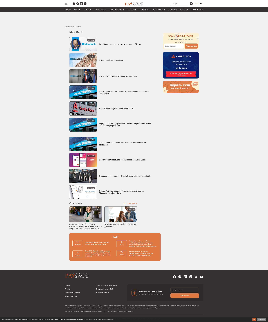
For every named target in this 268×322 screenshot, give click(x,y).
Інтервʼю (173, 10)
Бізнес (77, 10)
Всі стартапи (129, 203)
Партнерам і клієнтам (72, 292)
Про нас (67, 285)
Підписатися (191, 46)
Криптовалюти (117, 10)
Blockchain (100, 10)
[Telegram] (77, 3)
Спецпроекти (158, 10)
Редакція (68, 289)
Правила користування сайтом (106, 285)
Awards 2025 (197, 10)
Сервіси (184, 10)
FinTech (87, 10)
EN (201, 4)
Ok (254, 319)
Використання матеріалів (104, 289)
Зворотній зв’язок (71, 296)
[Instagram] (85, 3)
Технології (132, 10)
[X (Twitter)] (196, 276)
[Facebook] (74, 3)
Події (115, 236)
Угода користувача (102, 292)
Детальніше (261, 319)
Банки (68, 10)
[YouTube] (201, 276)
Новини (144, 10)
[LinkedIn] (81, 3)
